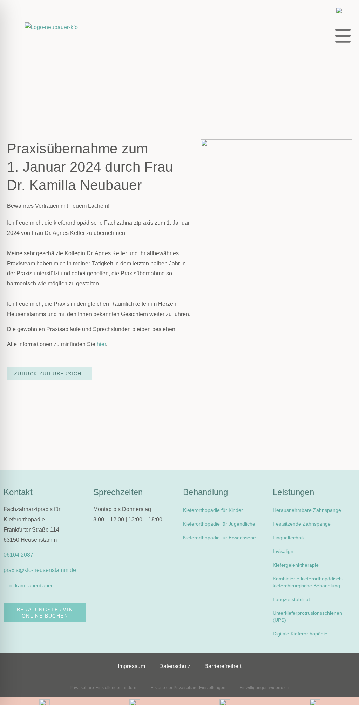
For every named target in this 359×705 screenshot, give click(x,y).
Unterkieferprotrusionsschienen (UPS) (307, 616)
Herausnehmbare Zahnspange (307, 510)
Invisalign (283, 551)
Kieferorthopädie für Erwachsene (219, 537)
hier (101, 344)
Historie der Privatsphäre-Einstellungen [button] (187, 687)
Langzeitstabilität (291, 599)
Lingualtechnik (289, 537)
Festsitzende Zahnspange (302, 524)
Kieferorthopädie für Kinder (213, 510)
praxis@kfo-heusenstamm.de (40, 570)
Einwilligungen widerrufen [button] (264, 687)
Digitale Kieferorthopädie (300, 634)
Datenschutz (174, 666)
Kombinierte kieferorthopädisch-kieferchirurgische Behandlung (308, 582)
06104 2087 (18, 555)
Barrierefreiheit (222, 666)
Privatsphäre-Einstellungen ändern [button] (103, 687)
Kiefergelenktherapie (296, 565)
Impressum (131, 666)
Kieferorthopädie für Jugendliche (219, 524)
